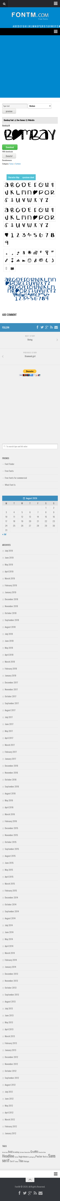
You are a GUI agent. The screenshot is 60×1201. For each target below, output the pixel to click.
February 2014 (11, 959)
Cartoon (18, 163)
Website (31, 120)
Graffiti (34, 1151)
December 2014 (11, 897)
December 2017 (11, 682)
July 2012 (9, 1091)
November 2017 (11, 689)
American (5, 1152)
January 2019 (10, 592)
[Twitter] (42, 327)
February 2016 (11, 821)
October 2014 (10, 904)
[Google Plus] (46, 327)
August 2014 (10, 918)
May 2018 (9, 647)
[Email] (56, 327)
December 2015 (11, 828)
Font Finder (9, 463)
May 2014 (9, 939)
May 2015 (9, 869)
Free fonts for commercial (16, 477)
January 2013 (10, 1050)
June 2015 (9, 862)
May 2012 (9, 1105)
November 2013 (11, 980)
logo (21, 1156)
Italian (16, 1157)
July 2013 (9, 1008)
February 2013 (11, 1043)
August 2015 (10, 855)
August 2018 (10, 626)
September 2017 (12, 703)
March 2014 (10, 952)
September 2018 (12, 620)
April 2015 (9, 876)
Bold (10, 1152)
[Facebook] (37, 327)
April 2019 (9, 571)
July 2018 (9, 633)
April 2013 (9, 1029)
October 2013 (10, 987)
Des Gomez (21, 120)
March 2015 (10, 883)
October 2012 (10, 1070)
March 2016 (10, 814)
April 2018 (9, 654)
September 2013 (12, 994)
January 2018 (10, 675)
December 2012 (11, 1057)
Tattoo (16, 1161)
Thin (20, 1161)
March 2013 (10, 1036)
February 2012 (11, 1126)
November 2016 (11, 772)
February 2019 (11, 585)
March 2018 (10, 661)
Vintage (26, 1161)
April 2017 (9, 737)
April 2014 (9, 946)
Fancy (11, 163)
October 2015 (10, 841)
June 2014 (9, 932)
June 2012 (9, 1098)
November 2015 (11, 835)
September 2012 (12, 1077)
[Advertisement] (30, 66)
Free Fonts (9, 470)
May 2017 (9, 731)
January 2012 (10, 1133)
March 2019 (10, 578)
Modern (26, 1156)
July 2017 (9, 717)
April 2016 (9, 807)
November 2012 (11, 1063)
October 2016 (10, 779)
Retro (45, 1156)
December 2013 (11, 973)
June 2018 (9, 640)
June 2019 (9, 557)
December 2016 (11, 765)
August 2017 (10, 710)
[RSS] (51, 327)
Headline (8, 1156)
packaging (32, 1157)
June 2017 (9, 724)
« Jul (4, 534)
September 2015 (12, 848)
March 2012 (10, 1119)
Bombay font (9, 120)
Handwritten (42, 1152)
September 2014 (12, 911)
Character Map (13, 177)
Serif (12, 1161)
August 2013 (10, 1001)
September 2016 (12, 786)
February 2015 (11, 890)
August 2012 (10, 1084)
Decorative (27, 1152)
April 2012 (9, 1112)
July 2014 (9, 925)
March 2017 (10, 744)
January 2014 (10, 966)
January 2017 (10, 758)
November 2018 (11, 606)
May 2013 (9, 1022)
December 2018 (11, 599)
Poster (38, 1156)
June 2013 (9, 1015)
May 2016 (9, 800)
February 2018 (11, 668)
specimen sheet (28, 177)
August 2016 (10, 793)
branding (16, 1152)
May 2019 (9, 564)
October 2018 (10, 613)
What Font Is (10, 484)
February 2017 (11, 751)
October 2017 (10, 696)
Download (10, 147)
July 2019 (9, 550)
